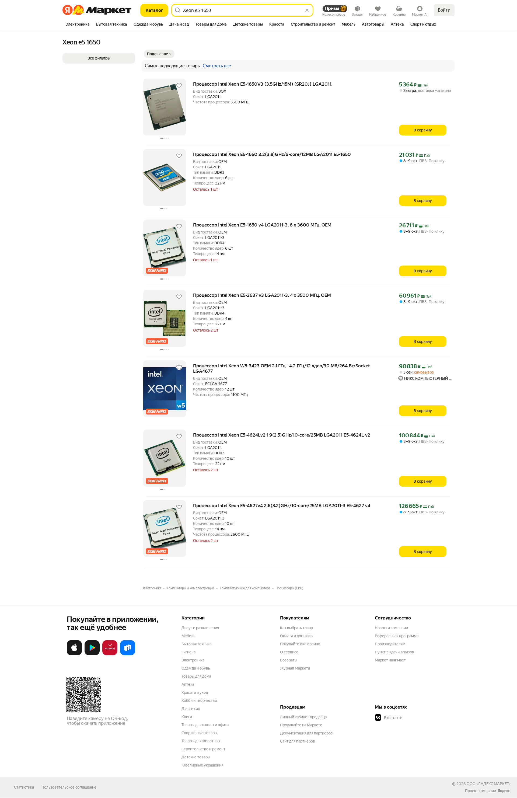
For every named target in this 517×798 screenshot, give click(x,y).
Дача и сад (190, 708)
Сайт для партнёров (297, 741)
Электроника (192, 660)
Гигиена (188, 652)
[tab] (77, 24)
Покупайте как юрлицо (300, 644)
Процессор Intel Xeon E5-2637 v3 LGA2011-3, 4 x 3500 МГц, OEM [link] (262, 295)
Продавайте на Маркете (301, 725)
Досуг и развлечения (200, 628)
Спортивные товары (199, 733)
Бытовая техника (196, 644)
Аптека (187, 684)
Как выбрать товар (296, 628)
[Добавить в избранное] (179, 85)
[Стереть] (307, 10)
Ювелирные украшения (202, 765)
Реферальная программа (396, 636)
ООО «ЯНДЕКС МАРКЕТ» (489, 784)
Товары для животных (200, 741)
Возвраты (288, 660)
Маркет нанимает (390, 660)
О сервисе (289, 652)
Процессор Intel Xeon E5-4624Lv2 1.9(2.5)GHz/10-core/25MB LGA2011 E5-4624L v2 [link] (281, 435)
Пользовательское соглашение (68, 787)
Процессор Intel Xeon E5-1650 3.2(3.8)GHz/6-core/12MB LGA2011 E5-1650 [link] (272, 154)
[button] (159, 54)
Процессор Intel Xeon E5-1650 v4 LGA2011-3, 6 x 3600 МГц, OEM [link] (262, 225)
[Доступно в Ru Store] (127, 654)
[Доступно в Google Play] (92, 654)
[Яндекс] (504, 791)
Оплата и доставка (296, 636)
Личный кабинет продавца (303, 717)
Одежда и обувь (195, 668)
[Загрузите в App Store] (74, 654)
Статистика (24, 787)
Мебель (188, 636)
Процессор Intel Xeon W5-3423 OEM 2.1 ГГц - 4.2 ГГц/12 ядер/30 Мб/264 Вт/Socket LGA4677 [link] (281, 368)
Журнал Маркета (295, 668)
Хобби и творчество (199, 700)
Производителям (390, 644)
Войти (444, 10)
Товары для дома (196, 676)
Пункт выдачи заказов (394, 652)
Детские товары (195, 757)
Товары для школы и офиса (205, 725)
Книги (186, 717)
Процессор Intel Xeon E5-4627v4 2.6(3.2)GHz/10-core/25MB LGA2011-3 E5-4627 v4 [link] (281, 505)
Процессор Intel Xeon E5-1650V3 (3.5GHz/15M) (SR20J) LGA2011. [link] (262, 84)
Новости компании (391, 628)
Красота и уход (194, 692)
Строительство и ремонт (203, 749)
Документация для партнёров (306, 733)
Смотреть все (217, 66)
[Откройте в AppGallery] (109, 654)
